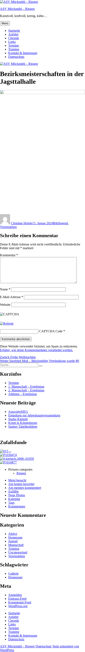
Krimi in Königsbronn (22, 423)
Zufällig (13, 491)
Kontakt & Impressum (22, 53)
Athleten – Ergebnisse (22, 394)
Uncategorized (17, 552)
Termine (13, 45)
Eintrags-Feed (17, 598)
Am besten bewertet (21, 484)
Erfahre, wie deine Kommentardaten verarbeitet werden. (36, 350)
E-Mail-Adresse (11, 297)
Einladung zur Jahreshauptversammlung (34, 415)
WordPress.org (17, 606)
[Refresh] (6, 323)
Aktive (12, 533)
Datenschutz (16, 56)
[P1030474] (8, 455)
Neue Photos (16, 495)
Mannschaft (16, 545)
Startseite (14, 30)
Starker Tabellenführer (22, 426)
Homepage (15, 537)
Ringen (21, 473)
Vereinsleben (8, 227)
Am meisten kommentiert (24, 487)
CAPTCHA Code (51, 331)
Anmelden (15, 595)
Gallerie (13, 573)
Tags (11, 502)
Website (5, 304)
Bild (56, 223)
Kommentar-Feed (19, 602)
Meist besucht (17, 480)
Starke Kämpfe (18, 419)
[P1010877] (8, 462)
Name (5, 289)
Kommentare (16, 506)
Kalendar (14, 499)
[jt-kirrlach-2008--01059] (17, 458)
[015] (5, 451)
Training (13, 49)
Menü (5, 23)
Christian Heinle (21, 223)
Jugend (63, 223)
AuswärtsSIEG (18, 411)
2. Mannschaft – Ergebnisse (26, 390)
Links (12, 42)
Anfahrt (13, 34)
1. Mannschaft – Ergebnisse (26, 386)
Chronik (13, 38)
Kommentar (9, 255)
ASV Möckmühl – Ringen (17, 9)
